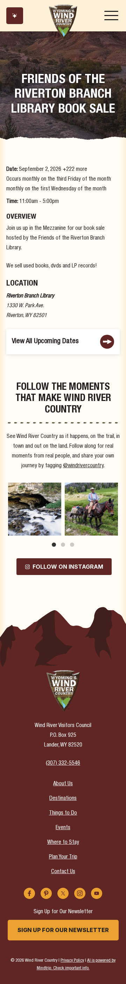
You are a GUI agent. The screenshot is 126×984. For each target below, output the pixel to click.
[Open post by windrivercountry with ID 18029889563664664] (91, 509)
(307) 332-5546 (63, 763)
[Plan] (14, 15)
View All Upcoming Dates (45, 341)
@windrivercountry (83, 466)
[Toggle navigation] (111, 15)
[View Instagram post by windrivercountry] (55, 528)
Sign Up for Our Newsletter (63, 929)
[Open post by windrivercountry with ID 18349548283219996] (34, 509)
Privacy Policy (72, 961)
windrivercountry (34, 488)
